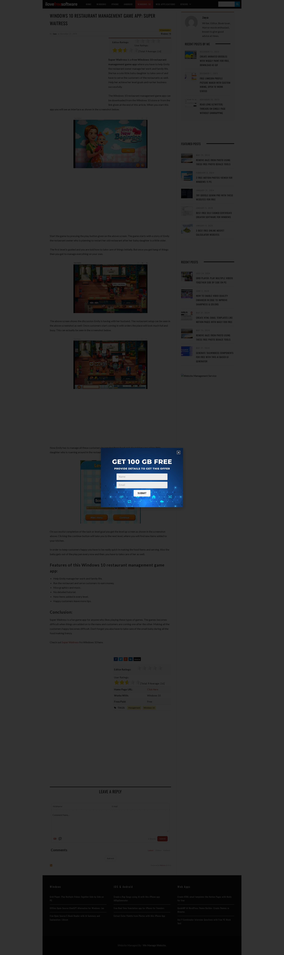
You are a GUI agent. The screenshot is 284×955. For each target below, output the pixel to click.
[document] (142, 477)
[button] (178, 452)
